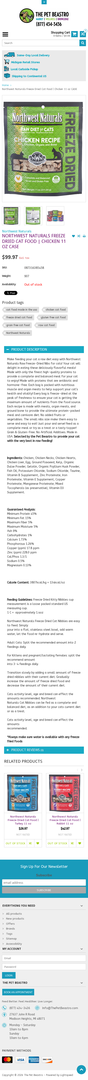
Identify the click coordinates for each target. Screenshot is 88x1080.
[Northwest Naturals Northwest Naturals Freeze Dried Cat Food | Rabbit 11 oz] (65, 793)
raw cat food (46, 325)
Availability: (9, 284)
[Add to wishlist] (73, 236)
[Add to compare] (79, 236)
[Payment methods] (7, 1059)
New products (15, 918)
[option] (11, 215)
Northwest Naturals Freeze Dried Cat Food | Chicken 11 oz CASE (39, 89)
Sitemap (11, 938)
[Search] (82, 43)
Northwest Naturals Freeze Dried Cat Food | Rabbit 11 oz (65, 820)
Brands (10, 928)
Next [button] (81, 770)
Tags (9, 933)
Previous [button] (77, 770)
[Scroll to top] (81, 1069)
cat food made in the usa (21, 309)
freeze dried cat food (19, 317)
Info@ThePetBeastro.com (60, 1008)
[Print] (84, 236)
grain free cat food (18, 325)
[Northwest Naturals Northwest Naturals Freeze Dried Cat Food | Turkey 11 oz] (23, 793)
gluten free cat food (53, 317)
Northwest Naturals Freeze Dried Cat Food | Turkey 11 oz (23, 820)
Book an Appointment (18, 992)
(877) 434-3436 (19, 1008)
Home (5, 85)
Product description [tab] (29, 349)
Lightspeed (66, 1075)
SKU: (4, 267)
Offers (10, 923)
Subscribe (44, 875)
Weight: (6, 276)
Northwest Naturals (16, 231)
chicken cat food (56, 309)
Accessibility (14, 943)
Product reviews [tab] (27, 750)
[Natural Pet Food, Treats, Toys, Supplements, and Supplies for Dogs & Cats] (44, 17)
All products (14, 913)
